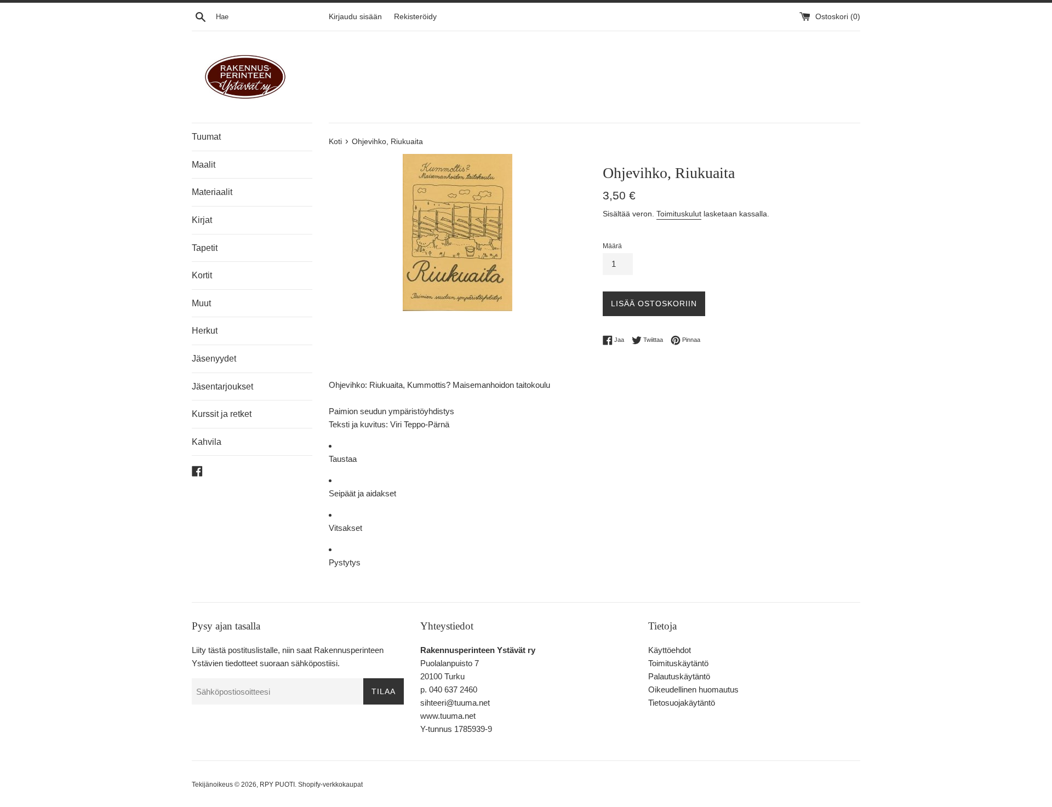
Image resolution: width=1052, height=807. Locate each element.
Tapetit (205, 248)
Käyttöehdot (669, 650)
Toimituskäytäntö (678, 663)
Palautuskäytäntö (679, 676)
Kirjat (202, 220)
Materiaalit (212, 192)
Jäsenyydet (214, 358)
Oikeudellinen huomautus (693, 689)
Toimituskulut (678, 213)
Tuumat (206, 136)
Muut (201, 303)
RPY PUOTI (277, 784)
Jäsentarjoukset (222, 386)
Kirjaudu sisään (355, 17)
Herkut (205, 330)
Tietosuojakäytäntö (681, 702)
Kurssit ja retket (221, 414)
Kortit (202, 275)
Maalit (203, 164)
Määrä (612, 246)
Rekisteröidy (415, 17)
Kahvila (206, 442)
